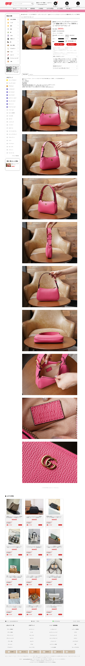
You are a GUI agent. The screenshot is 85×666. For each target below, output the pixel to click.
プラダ (31, 644)
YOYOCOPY (41, 662)
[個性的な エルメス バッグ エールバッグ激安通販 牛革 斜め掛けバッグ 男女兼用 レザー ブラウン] (14, 506)
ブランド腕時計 (10, 629)
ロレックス (11, 146)
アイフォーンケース (14, 58)
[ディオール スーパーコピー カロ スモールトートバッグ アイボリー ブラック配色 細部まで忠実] (34, 536)
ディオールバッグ (53, 635)
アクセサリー (12, 48)
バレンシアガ (31, 647)
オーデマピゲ (75, 641)
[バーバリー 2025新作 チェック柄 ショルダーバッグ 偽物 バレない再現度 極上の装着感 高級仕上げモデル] (54, 566)
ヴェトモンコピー (12, 100)
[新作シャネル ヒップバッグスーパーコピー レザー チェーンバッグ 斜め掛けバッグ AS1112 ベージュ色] (14, 596)
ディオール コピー (12, 106)
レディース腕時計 (75, 629)
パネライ (75, 638)
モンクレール (11, 152)
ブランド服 (10, 641)
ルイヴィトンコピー (12, 97)
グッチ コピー (11, 109)
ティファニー (11, 143)
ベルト (11, 51)
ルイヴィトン (31, 629)
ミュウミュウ (11, 121)
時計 (11, 29)
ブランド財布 (10, 632)
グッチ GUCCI (32, 14)
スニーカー (10, 644)
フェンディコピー (12, 83)
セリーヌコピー (12, 92)
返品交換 (47, 651)
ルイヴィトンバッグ (53, 632)
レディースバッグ (42, 14)
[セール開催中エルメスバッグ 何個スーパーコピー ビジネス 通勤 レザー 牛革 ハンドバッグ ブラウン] (34, 596)
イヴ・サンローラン (13, 131)
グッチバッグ (53, 641)
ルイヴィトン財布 (53, 644)
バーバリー (11, 124)
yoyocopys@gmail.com (42, 4)
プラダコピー (11, 86)
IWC (75, 644)
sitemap (53, 662)
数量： (54, 41)
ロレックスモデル (75, 647)
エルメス (31, 641)
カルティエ (11, 128)
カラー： (54, 38)
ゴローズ (10, 118)
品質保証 (35, 651)
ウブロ (75, 632)
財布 (11, 25)
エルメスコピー (12, 94)
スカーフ (12, 54)
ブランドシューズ (10, 638)
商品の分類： (55, 35)
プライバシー (70, 651)
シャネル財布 (53, 647)
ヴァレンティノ (12, 137)
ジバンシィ (11, 149)
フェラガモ (11, 115)
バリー (10, 140)
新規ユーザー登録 (40, 2)
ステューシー (11, 103)
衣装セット (12, 38)
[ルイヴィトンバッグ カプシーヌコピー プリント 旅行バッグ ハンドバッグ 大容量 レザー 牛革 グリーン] (14, 536)
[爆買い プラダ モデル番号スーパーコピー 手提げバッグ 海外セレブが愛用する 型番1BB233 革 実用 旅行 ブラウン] (14, 566)
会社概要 (11, 651)
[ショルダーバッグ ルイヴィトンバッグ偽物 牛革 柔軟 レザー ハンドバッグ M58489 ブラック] (34, 506)
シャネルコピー (12, 89)
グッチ (31, 632)
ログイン (49, 2)
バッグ (11, 22)
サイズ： (67, 38)
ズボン (11, 35)
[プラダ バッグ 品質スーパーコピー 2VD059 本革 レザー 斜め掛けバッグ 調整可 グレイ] (34, 566)
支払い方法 (24, 651)
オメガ (75, 635)
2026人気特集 (13, 19)
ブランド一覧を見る (15, 155)
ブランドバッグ (10, 635)
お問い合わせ (59, 651)
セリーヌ (31, 638)
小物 (11, 61)
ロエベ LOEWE (12, 112)
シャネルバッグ (53, 629)
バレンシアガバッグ (53, 638)
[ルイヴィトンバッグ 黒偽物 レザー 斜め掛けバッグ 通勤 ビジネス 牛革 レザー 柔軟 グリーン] (54, 536)
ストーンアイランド (13, 134)
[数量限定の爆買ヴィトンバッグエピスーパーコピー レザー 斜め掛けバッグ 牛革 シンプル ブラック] (54, 506)
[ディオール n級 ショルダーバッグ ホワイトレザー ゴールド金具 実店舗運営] (54, 596)
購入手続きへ (71, 44)
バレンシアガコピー (12, 80)
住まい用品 (12, 45)
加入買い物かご (59, 44)
